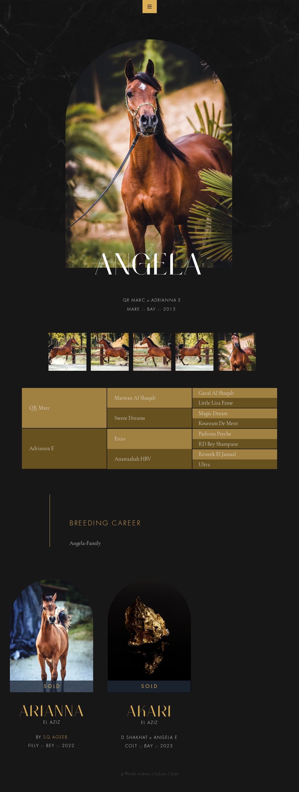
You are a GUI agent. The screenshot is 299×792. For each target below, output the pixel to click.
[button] (149, 6)
